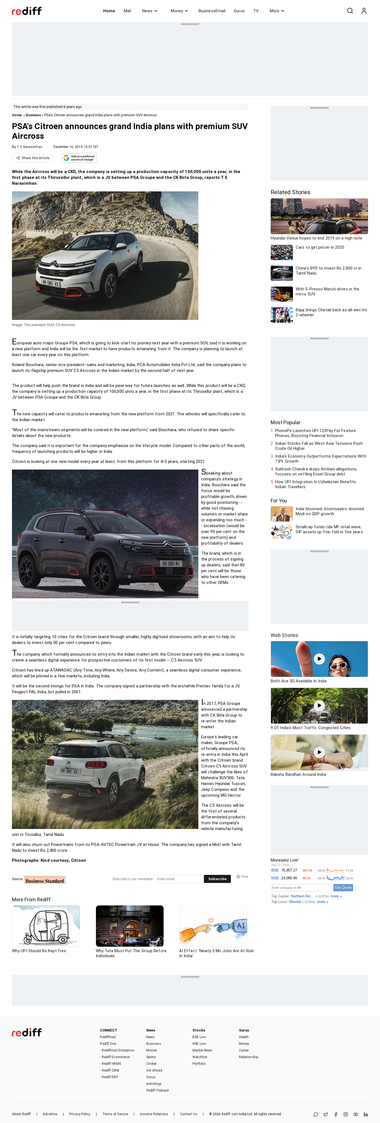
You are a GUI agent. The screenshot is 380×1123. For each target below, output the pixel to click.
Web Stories (284, 635)
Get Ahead (154, 1070)
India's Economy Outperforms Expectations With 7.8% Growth (320, 459)
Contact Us (188, 1114)
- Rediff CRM (109, 1070)
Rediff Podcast (157, 1090)
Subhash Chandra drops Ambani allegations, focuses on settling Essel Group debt (316, 472)
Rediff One (108, 1044)
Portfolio (199, 1064)
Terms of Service (115, 1114)
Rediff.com (229, 1114)
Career (244, 1050)
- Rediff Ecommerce (115, 1057)
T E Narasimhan (29, 147)
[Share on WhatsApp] (316, 1114)
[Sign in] (364, 10)
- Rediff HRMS (110, 1064)
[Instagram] (346, 1114)
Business (33, 115)
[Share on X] (326, 1114)
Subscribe (217, 879)
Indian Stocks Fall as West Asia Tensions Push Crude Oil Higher (319, 446)
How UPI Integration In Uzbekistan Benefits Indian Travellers (315, 484)
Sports (151, 1057)
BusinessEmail (212, 10)
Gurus (239, 10)
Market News (202, 1050)
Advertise (50, 1114)
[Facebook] (336, 1114)
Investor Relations (154, 1114)
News (147, 10)
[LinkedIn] (366, 1114)
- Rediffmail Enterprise (117, 1050)
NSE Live (199, 1044)
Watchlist (200, 1057)
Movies (151, 1050)
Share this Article (36, 158)
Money (177, 10)
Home (109, 10)
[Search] (350, 10)
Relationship (248, 1057)
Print (244, 877)
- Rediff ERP (109, 1077)
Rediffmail (108, 1037)
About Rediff (21, 1114)
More (274, 10)
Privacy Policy (79, 1114)
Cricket (151, 1064)
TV (256, 10)
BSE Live (199, 1037)
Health (244, 1037)
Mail (127, 10)
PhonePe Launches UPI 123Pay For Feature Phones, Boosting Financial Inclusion (315, 433)
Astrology (153, 1084)
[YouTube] (356, 1114)
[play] (319, 659)
